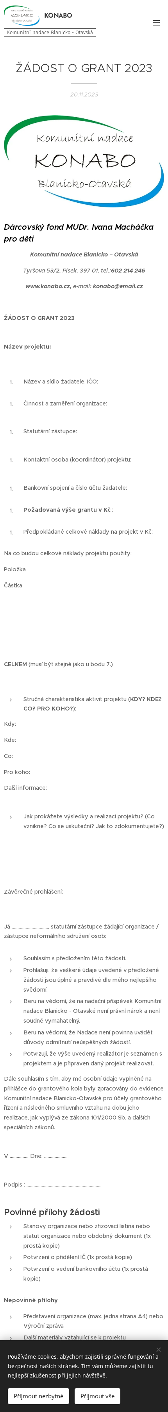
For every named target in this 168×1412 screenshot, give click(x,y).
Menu (156, 22)
